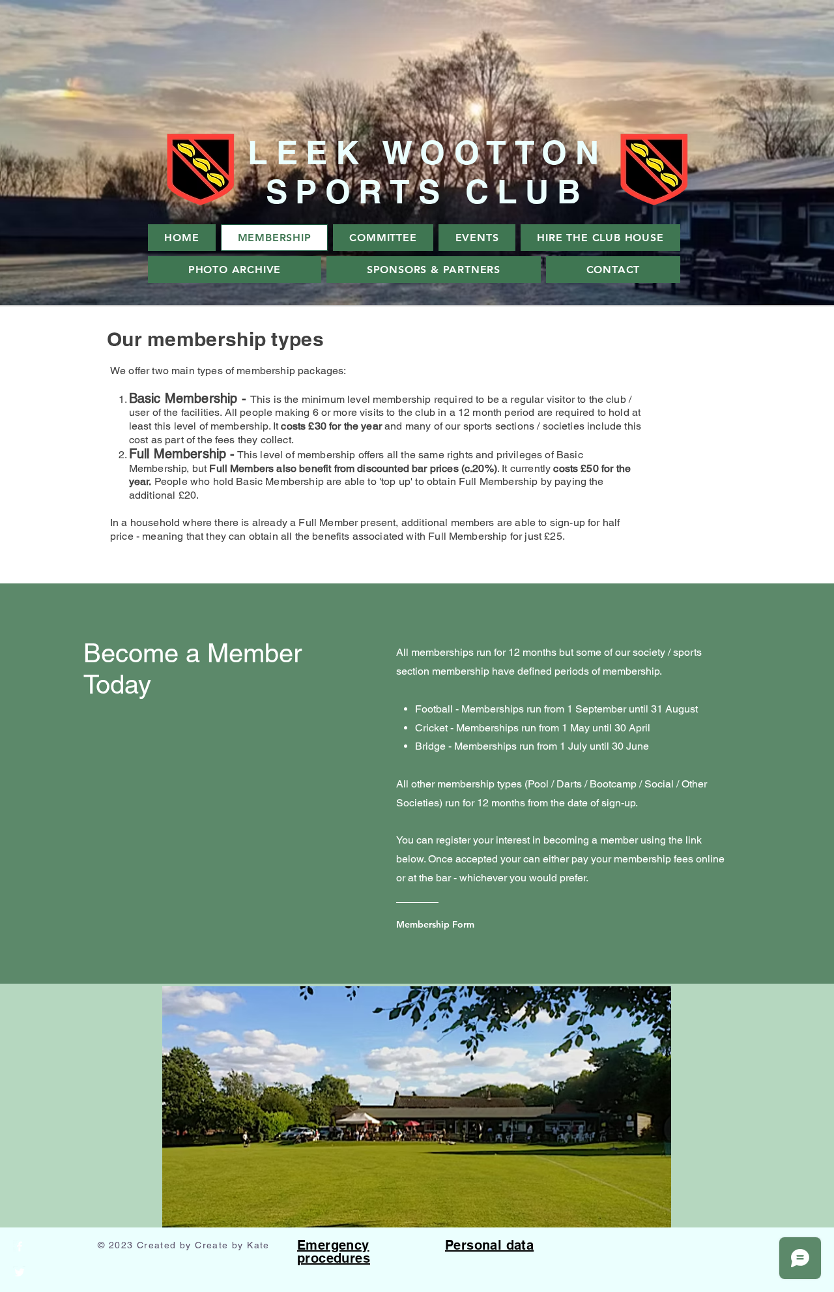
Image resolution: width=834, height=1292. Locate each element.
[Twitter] (19, 1272)
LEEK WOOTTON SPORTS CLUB (427, 172)
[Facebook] (19, 1246)
